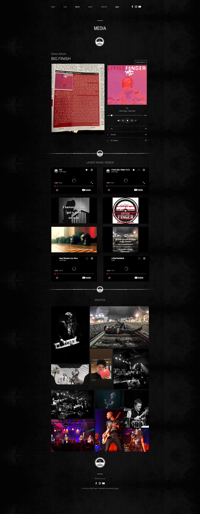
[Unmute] (57, 220)
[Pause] (53, 220)
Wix (117, 488)
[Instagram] (136, 6)
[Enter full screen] (94, 220)
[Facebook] (132, 6)
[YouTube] (139, 6)
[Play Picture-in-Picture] (90, 220)
